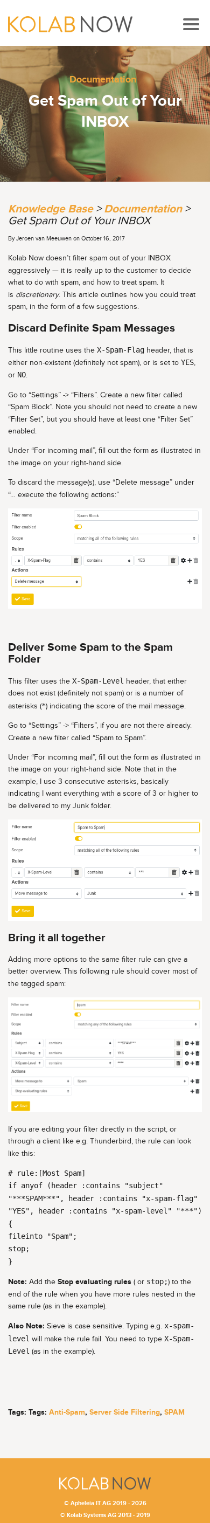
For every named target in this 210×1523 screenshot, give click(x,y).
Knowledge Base (50, 209)
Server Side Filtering (124, 1412)
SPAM (174, 1412)
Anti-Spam (67, 1412)
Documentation (102, 79)
